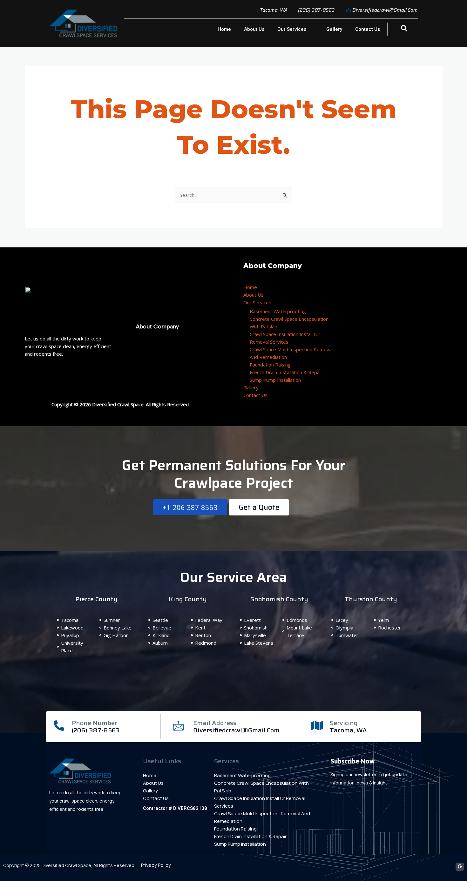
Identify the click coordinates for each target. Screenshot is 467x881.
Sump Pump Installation (275, 380)
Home (224, 29)
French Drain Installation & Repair (286, 372)
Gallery (334, 29)
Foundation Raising (270, 364)
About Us (254, 29)
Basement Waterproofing (278, 311)
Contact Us (367, 29)
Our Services (291, 29)
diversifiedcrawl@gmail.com (236, 730)
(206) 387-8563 (96, 730)
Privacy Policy (156, 865)
